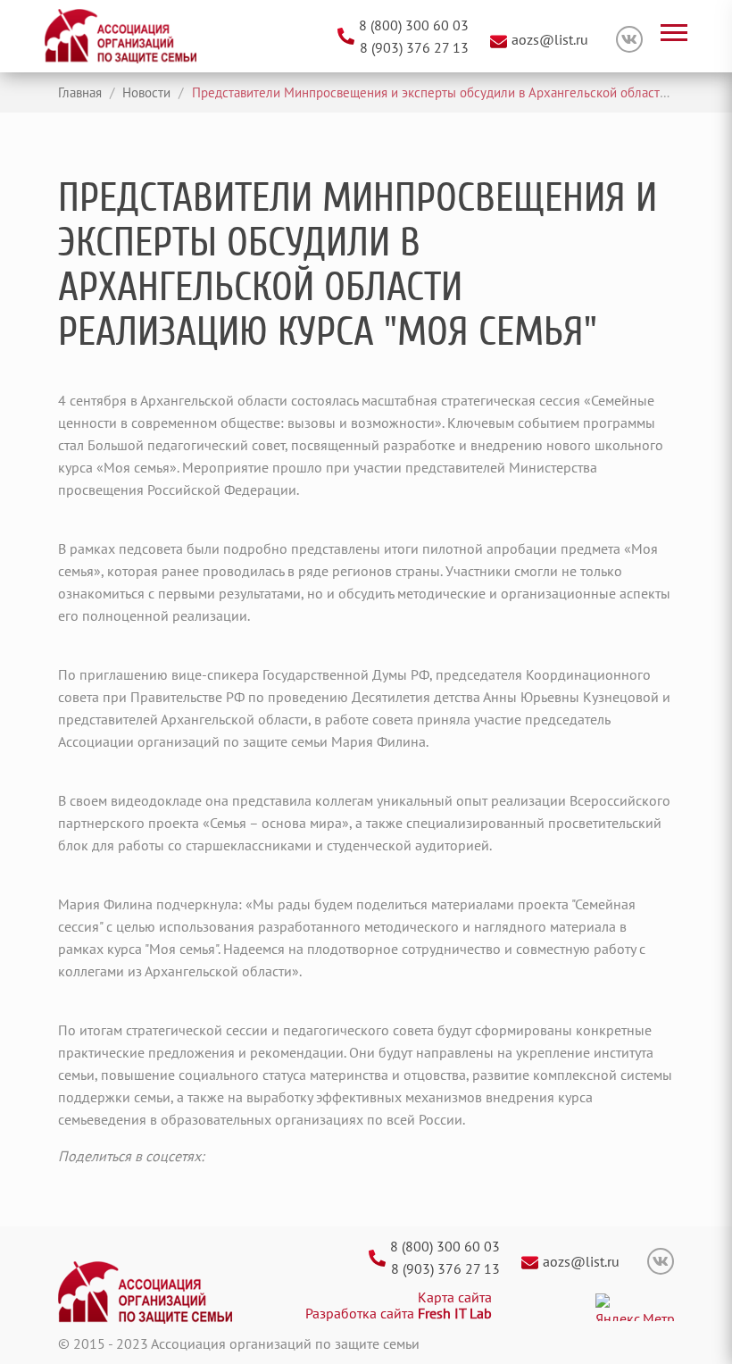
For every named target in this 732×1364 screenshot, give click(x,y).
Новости (145, 92)
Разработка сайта (398, 1313)
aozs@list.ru (550, 39)
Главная (80, 92)
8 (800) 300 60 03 (414, 25)
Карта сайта (455, 1297)
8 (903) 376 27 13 (414, 47)
